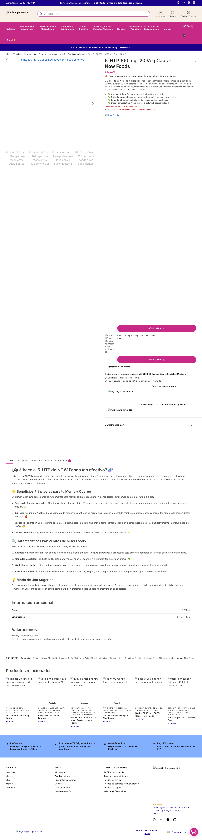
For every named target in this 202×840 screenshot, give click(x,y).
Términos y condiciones (116, 776)
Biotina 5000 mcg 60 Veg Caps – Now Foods (148, 714)
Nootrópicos (61, 658)
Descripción (22, 460)
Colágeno (42, 708)
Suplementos (12, 710)
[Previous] (191, 425)
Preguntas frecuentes (65, 780)
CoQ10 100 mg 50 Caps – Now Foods (115, 716)
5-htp (155, 658)
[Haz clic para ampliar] (51, 103)
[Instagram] (194, 3)
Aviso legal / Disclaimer (115, 791)
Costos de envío (63, 791)
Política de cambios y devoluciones (121, 783)
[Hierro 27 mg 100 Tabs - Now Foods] (192, 60)
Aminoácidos (12, 708)
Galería (9, 460)
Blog (8, 780)
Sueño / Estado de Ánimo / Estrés (75, 54)
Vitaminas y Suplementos (24, 54)
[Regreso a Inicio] (174, 783)
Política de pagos (112, 787)
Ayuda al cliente (62, 776)
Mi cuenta (60, 772)
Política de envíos (112, 780)
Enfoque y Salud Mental (43, 658)
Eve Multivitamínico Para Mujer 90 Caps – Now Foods (83, 720)
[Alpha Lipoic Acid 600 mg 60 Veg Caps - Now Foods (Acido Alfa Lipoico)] (194, 60)
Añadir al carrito (156, 328)
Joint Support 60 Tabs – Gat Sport (182, 719)
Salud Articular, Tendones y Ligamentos (51, 709)
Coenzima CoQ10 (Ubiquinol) (115, 709)
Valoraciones (62, 460)
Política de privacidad (114, 772)
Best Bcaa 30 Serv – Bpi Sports (18, 716)
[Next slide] (93, 103)
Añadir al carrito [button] (20, 727)
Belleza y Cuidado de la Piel (148, 708)
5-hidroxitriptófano (143, 658)
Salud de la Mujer (86, 712)
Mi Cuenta (160, 16)
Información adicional (41, 460)
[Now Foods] (150, 218)
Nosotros (10, 772)
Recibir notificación (52, 727)
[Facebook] (189, 3)
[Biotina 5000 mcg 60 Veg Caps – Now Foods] (149, 691)
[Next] (195, 425)
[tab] (10, 460)
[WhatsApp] (179, 3)
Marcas (9, 776)
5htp (161, 658)
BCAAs (22, 708)
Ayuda (173, 16)
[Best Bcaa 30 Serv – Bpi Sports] (20, 691)
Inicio (8, 54)
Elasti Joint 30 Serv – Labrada (48, 716)
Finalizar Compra (188, 16)
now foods (169, 658)
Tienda (9, 783)
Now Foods (189, 658)
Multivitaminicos (79, 710)
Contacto (10, 787)
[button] (189, 30)
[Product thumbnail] (113, 439)
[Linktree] (184, 3)
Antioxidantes (110, 708)
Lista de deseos (62, 787)
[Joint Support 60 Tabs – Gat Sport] (182, 691)
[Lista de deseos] (30, 681)
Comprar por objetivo (48, 54)
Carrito (58, 783)
